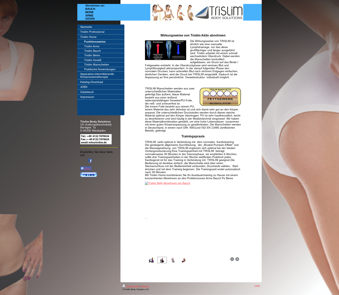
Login (257, 285)
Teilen (87, 168)
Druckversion (133, 286)
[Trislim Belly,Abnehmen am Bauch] (162, 260)
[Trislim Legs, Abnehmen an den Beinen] (156, 218)
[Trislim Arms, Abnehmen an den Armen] (151, 260)
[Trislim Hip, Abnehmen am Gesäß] (183, 260)
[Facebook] (90, 160)
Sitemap (145, 286)
